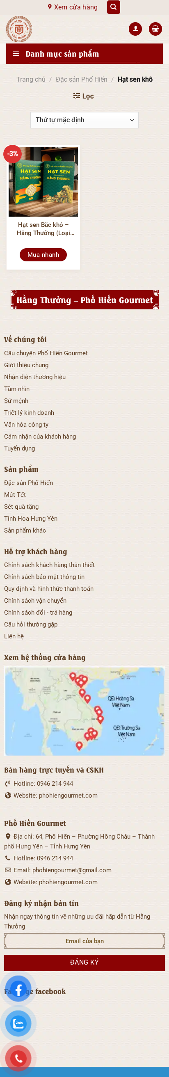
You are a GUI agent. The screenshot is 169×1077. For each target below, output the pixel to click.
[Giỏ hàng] (155, 29)
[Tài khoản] (135, 29)
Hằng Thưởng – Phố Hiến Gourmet (84, 299)
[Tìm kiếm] (113, 7)
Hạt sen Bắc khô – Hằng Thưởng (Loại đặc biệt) (43, 229)
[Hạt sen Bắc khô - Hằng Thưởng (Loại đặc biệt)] (43, 182)
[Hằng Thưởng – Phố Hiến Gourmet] (58, 29)
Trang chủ (31, 79)
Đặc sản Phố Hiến (81, 79)
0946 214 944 (55, 783)
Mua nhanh (43, 254)
